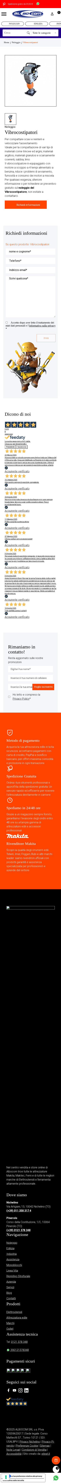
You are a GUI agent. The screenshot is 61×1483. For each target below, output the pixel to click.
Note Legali (13, 1449)
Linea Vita (12, 1270)
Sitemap (45, 1445)
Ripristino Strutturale (18, 1276)
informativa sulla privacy (42, 325)
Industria (11, 1254)
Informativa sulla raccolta (13, 1480)
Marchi (10, 1323)
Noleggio (14, 24)
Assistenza (12, 1259)
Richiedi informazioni (28, 204)
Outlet (9, 1328)
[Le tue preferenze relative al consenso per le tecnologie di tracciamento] (6, 1477)
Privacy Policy (21, 698)
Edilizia (38, 24)
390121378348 (19, 1350)
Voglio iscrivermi (43, 686)
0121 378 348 (19, 1341)
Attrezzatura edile (16, 1317)
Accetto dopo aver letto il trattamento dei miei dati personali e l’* (31, 325)
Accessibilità (13, 1453)
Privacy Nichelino (30, 1441)
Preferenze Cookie (27, 1445)
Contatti (11, 1298)
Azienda (11, 1281)
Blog (9, 1292)
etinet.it (46, 1453)
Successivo (22, 447)
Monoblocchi (14, 1265)
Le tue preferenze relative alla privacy (26, 1476)
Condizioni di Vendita (34, 1449)
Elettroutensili (14, 1312)
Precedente (10, 447)
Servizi (10, 1287)
